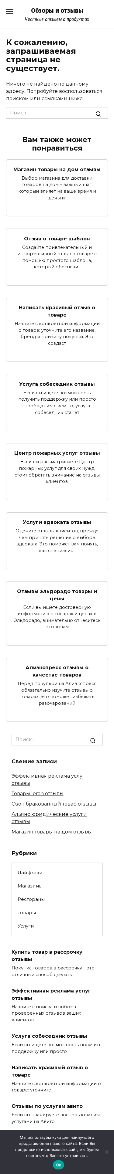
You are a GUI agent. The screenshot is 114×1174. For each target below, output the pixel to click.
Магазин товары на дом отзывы (57, 169)
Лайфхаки (30, 872)
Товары (27, 912)
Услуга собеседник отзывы (57, 384)
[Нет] (106, 1152)
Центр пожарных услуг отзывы (57, 453)
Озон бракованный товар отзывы (54, 804)
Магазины (30, 886)
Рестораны (31, 899)
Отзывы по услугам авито (47, 1106)
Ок (58, 1164)
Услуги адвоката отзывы (57, 522)
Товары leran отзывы (38, 793)
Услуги (26, 926)
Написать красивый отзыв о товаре (57, 311)
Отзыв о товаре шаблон (57, 238)
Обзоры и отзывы (57, 10)
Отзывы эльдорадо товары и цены (57, 594)
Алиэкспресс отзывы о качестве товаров (57, 671)
